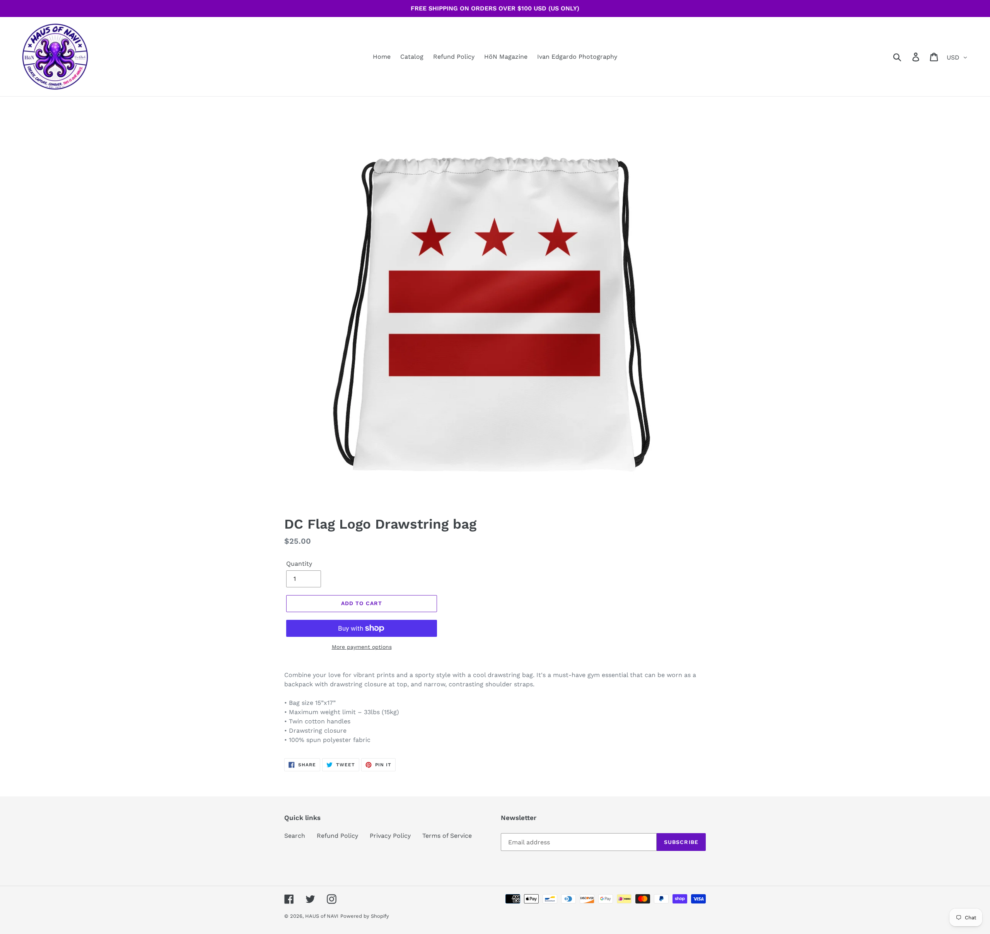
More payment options (362, 647)
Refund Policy (337, 835)
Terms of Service (447, 835)
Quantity (299, 563)
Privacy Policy (390, 835)
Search (294, 835)
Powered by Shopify (364, 916)
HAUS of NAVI (321, 916)
